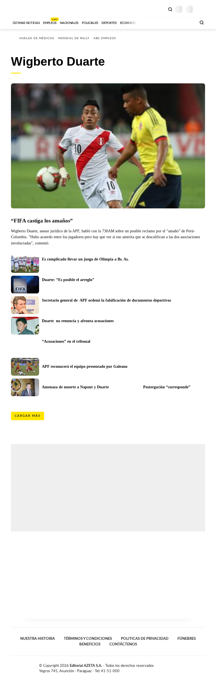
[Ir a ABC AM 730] (162, 22)
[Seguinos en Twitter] (191, 666)
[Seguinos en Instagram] (203, 666)
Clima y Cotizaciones (160, 9)
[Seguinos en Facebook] (185, 666)
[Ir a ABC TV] (147, 22)
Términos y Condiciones (88, 638)
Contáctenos (123, 644)
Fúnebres (186, 638)
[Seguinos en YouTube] (197, 666)
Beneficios (89, 644)
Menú (201, 9)
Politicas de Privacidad (144, 638)
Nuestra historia (37, 638)
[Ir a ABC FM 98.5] (185, 22)
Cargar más (27, 415)
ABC (21, 8)
